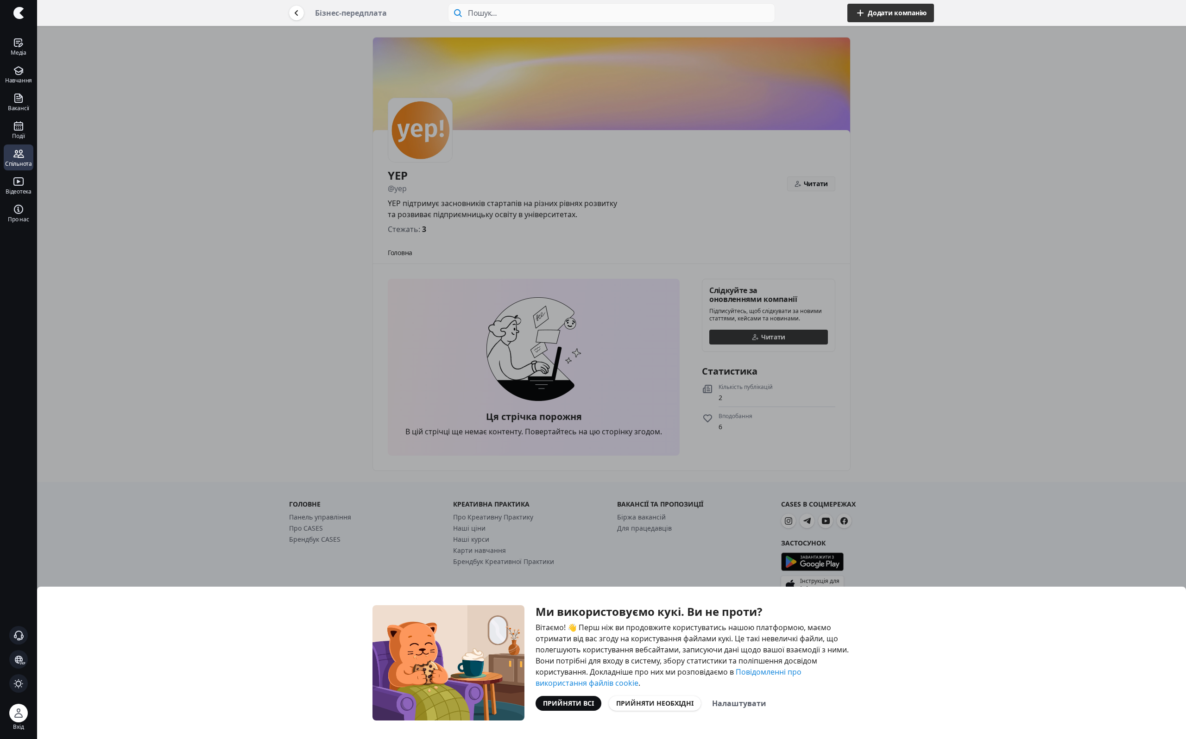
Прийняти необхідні (655, 703)
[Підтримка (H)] (18, 635)
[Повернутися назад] (296, 13)
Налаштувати (739, 703)
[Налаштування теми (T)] (18, 683)
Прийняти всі (568, 703)
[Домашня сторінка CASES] (18, 13)
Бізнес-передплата (351, 13)
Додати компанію (897, 12)
